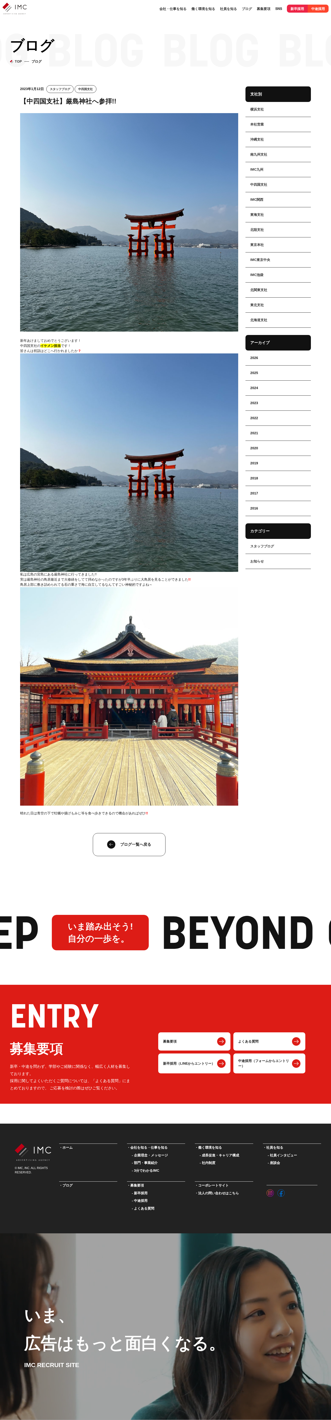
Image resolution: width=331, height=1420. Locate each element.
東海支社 (257, 215)
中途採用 (318, 8)
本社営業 (257, 124)
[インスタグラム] (270, 1192)
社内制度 (208, 1163)
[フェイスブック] (281, 1192)
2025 (254, 373)
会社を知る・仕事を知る (149, 1147)
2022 (254, 418)
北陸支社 (257, 230)
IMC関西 (256, 199)
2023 (254, 403)
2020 (254, 448)
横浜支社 (257, 109)
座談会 (275, 1163)
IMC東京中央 (260, 260)
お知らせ (257, 561)
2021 (254, 433)
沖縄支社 (257, 139)
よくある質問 (248, 1041)
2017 (254, 493)
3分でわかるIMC (146, 1170)
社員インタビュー (283, 1155)
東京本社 (257, 245)
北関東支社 (258, 290)
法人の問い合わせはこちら (218, 1193)
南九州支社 (258, 154)
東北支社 (257, 305)
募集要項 (170, 1041)
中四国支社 (85, 89)
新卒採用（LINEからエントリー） (189, 1063)
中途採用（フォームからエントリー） (263, 1063)
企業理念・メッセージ (151, 1155)
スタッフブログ (60, 89)
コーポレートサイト (213, 1185)
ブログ (247, 8)
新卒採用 (297, 8)
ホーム (68, 1147)
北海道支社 (258, 320)
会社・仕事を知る (173, 8)
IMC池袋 (256, 275)
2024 (254, 388)
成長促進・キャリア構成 (220, 1155)
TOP (18, 61)
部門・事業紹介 (146, 1163)
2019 (254, 463)
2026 (254, 358)
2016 (254, 508)
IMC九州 (256, 169)
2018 (254, 478)
